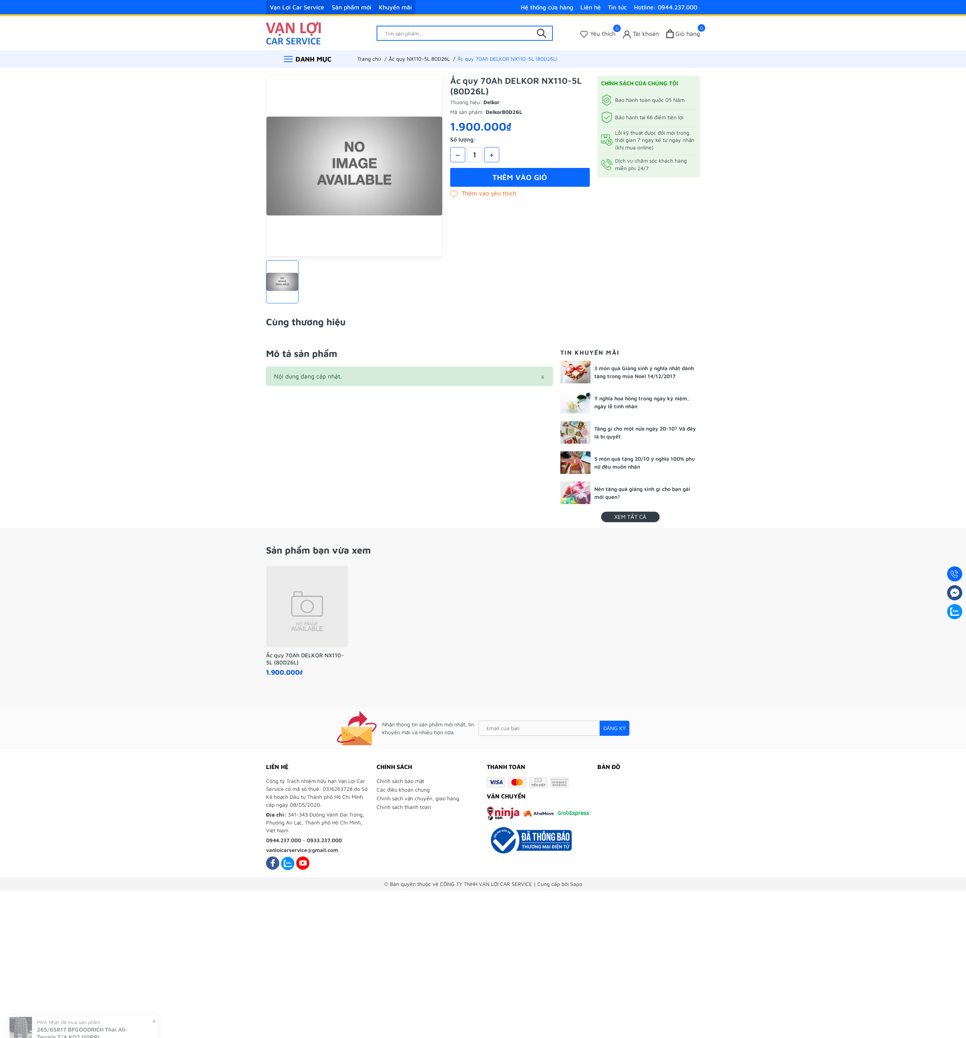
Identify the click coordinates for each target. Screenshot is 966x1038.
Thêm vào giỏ (519, 177)
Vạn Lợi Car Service (297, 7)
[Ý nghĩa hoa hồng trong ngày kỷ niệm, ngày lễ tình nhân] (575, 402)
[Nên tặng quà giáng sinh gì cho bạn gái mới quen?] (575, 492)
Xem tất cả (630, 517)
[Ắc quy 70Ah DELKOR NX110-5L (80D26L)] (307, 606)
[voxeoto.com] (293, 32)
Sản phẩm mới (351, 7)
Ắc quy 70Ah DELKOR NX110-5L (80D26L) (305, 659)
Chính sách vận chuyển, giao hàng (418, 798)
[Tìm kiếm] (541, 33)
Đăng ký (614, 728)
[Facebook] (272, 863)
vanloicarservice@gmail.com (302, 850)
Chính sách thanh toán (404, 807)
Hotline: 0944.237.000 (665, 7)
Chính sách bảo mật (400, 781)
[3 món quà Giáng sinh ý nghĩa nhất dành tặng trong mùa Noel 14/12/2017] (575, 372)
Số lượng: (463, 139)
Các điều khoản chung (403, 789)
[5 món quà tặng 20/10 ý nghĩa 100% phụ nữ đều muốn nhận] (575, 462)
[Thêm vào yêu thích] (483, 193)
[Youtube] (302, 863)
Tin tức (617, 7)
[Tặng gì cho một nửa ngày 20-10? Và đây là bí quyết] (575, 432)
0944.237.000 (283, 840)
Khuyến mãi (395, 7)
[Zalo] (287, 863)
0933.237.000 (324, 840)
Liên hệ (590, 7)
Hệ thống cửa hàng (547, 7)
